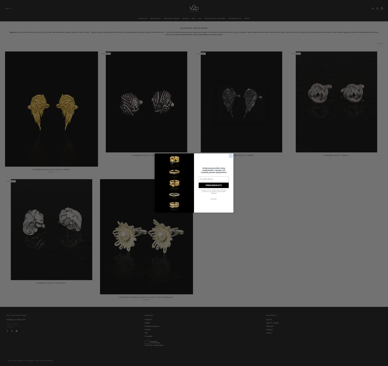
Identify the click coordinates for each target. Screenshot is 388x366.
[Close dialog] (231, 156)
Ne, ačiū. (214, 199)
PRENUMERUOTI (214, 185)
